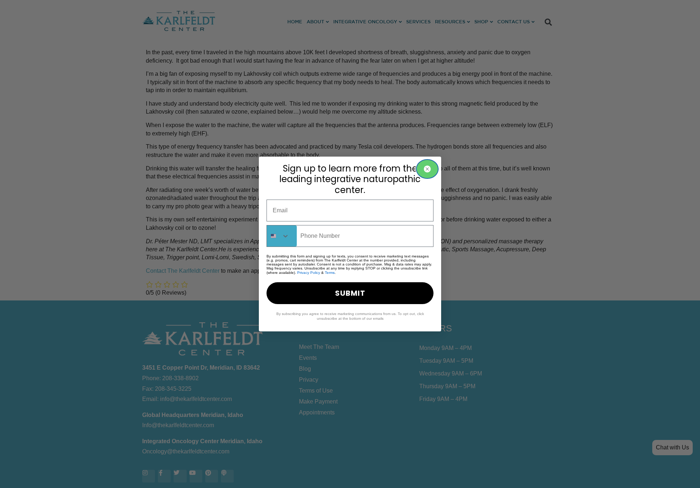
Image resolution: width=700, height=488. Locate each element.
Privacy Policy (308, 273)
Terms (330, 273)
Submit (350, 293)
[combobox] (282, 236)
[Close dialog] (427, 169)
